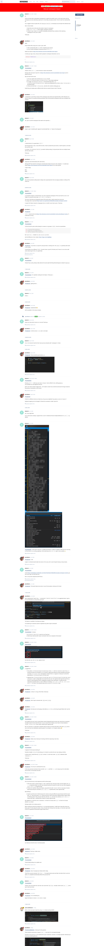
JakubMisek (28, 68)
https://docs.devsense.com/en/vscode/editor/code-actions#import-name (52, 214)
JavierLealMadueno (30, 930)
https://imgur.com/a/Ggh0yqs (45, 237)
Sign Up (78, 1)
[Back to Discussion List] (1, 1)
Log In (82, 1)
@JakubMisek (28, 644)
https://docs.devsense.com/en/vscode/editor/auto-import (45, 51)
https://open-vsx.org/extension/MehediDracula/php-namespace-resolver (52, 200)
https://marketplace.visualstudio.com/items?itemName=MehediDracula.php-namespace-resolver (48, 572)
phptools (28, 211)
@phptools (27, 851)
